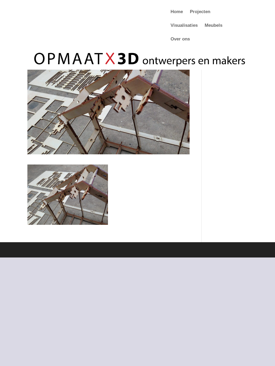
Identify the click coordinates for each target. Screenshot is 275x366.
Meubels (213, 26)
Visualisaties (184, 26)
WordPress (103, 249)
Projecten (200, 12)
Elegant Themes (59, 249)
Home (177, 12)
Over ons (180, 39)
